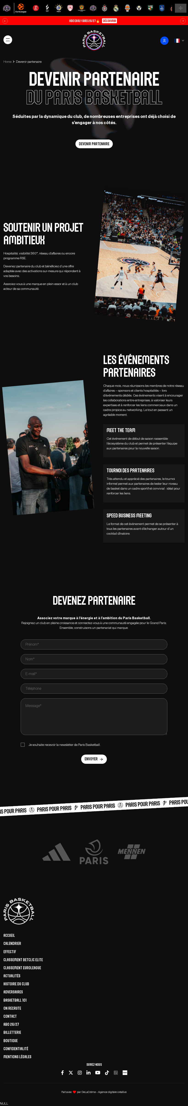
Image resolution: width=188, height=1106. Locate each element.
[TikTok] (107, 1072)
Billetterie (12, 1032)
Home (7, 61)
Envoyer (91, 759)
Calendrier (12, 943)
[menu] (7, 39)
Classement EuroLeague (22, 968)
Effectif (9, 952)
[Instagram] (80, 1072)
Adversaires (13, 992)
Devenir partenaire (94, 144)
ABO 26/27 (11, 1024)
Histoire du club (16, 984)
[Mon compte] (164, 41)
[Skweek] (125, 1072)
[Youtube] (97, 1072)
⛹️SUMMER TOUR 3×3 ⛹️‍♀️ (92, 21)
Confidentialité (15, 1049)
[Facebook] (62, 1072)
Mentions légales (17, 1057)
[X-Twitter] (71, 1072)
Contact (10, 1016)
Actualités (11, 976)
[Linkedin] (88, 1072)
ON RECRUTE (12, 1008)
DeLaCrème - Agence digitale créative (104, 1092)
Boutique (10, 1041)
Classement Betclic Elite (23, 960)
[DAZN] (115, 1072)
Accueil (9, 935)
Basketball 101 (15, 1000)
